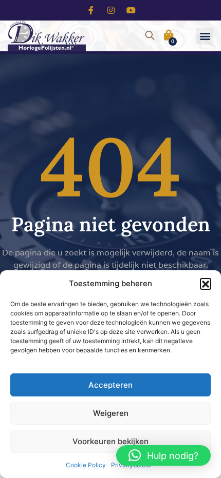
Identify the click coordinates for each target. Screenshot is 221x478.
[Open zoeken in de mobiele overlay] (148, 34)
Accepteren (110, 385)
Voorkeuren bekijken (110, 441)
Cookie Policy (86, 465)
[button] (205, 283)
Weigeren (110, 413)
